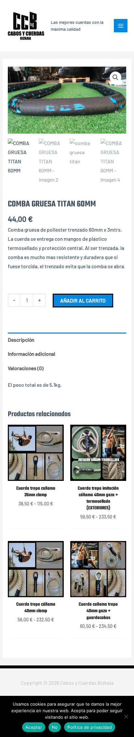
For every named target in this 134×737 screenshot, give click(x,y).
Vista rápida (35, 475)
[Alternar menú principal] (120, 26)
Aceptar (33, 727)
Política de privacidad (89, 727)
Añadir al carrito (83, 300)
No (55, 727)
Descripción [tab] (21, 339)
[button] (115, 77)
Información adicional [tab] (31, 354)
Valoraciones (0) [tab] (26, 368)
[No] (126, 716)
